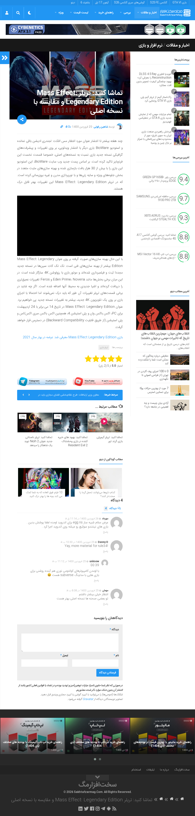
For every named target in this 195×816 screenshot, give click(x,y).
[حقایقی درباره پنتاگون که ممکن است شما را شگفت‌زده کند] (179, 359)
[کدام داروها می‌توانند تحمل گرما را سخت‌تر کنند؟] (96, 482)
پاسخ (105, 532)
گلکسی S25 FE (158, 2)
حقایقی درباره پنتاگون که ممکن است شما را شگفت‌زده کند (153, 360)
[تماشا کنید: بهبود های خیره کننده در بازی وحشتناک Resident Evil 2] (70, 422)
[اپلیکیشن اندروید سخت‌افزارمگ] (109, 808)
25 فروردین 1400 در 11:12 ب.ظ (69, 561)
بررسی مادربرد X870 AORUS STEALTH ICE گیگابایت (160, 218)
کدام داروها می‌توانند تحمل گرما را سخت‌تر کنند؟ (97, 494)
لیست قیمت (81, 12)
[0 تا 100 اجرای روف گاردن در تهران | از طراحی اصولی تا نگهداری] (179, 375)
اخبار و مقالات (149, 12)
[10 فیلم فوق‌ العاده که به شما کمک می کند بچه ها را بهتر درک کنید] (43, 482)
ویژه (61, 12)
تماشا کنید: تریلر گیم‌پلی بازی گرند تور (110, 439)
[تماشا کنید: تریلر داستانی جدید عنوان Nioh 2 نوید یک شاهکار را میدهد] (35, 422)
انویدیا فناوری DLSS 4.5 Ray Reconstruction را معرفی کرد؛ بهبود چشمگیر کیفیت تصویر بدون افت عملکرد (153, 80)
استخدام (136, 769)
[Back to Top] (97, 778)
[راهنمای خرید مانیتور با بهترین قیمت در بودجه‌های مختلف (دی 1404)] (162, 736)
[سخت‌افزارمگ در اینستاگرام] (98, 808)
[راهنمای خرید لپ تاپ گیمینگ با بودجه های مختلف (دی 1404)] (32, 736)
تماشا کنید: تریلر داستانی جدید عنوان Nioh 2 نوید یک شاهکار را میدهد (38, 441)
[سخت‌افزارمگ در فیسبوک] (92, 808)
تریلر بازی (104, 347)
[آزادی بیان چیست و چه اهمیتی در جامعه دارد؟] (179, 405)
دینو (73, 2)
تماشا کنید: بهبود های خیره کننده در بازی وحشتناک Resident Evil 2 (73, 441)
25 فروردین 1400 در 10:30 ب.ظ (77, 542)
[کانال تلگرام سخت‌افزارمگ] (103, 808)
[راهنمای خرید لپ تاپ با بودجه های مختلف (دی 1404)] (97, 736)
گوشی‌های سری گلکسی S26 (129, 2)
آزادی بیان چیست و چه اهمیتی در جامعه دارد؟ (156, 405)
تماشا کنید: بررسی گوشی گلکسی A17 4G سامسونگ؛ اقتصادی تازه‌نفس (156, 237)
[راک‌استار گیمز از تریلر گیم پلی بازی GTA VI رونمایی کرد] (181, 99)
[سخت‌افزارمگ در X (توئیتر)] (86, 808)
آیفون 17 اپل (102, 2)
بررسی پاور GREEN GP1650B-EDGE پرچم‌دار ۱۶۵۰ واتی (159, 179)
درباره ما (164, 769)
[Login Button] (6, 12)
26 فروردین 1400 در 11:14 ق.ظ (81, 519)
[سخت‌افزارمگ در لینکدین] (80, 808)
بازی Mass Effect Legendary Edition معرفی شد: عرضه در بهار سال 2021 (73, 337)
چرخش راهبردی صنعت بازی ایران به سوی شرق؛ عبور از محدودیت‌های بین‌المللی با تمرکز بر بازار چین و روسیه (154, 137)
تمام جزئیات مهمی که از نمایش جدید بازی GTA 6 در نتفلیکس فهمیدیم (155, 118)
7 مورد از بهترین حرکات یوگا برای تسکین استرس (154, 390)
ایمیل (64, 655)
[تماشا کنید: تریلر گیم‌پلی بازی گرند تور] (105, 422)
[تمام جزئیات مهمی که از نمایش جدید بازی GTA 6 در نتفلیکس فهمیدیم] (181, 118)
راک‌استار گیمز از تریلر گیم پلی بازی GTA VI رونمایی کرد (156, 99)
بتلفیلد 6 (85, 2)
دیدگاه (111, 508)
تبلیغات (150, 769)
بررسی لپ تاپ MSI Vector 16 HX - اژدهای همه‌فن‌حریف (156, 256)
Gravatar (88, 699)
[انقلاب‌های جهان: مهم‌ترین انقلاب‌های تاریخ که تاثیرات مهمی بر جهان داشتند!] (162, 315)
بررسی (127, 12)
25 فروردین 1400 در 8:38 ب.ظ (82, 590)
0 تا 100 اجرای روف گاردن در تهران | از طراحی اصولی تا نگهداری (153, 375)
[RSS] (114, 808)
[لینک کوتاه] (61, 127)
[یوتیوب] (98, 381)
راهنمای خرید (105, 12)
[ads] (97, 29)
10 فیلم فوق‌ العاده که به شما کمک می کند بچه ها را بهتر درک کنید (44, 494)
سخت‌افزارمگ (181, 769)
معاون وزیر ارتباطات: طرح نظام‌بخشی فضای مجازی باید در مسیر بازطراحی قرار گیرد (68, 396)
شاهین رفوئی (101, 127)
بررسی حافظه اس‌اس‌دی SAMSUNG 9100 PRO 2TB (156, 198)
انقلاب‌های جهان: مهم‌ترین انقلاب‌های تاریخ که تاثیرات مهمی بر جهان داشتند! (165, 336)
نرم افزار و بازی (150, 45)
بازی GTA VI (179, 2)
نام (116, 655)
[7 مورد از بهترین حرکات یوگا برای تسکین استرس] (179, 390)
